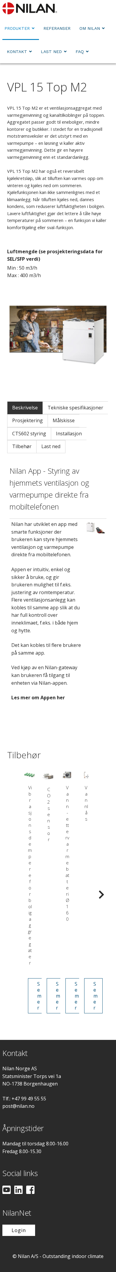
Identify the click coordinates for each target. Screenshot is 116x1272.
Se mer (39, 996)
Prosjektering (27, 420)
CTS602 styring (29, 433)
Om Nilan (89, 28)
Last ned (51, 51)
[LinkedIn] (18, 1190)
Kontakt (17, 51)
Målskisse (64, 420)
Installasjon (69, 433)
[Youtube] (6, 1190)
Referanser (56, 28)
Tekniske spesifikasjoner (75, 407)
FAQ (80, 51)
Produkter (17, 28)
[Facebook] (30, 1190)
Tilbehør (22, 446)
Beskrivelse (25, 407)
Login (19, 1230)
